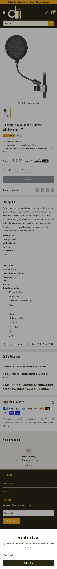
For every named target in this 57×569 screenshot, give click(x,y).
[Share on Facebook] (37, 190)
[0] (52, 12)
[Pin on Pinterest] (42, 190)
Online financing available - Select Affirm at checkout (28, 2)
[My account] (46, 12)
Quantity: (7, 169)
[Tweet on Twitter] (47, 190)
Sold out (29, 179)
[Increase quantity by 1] (29, 169)
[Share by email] (52, 190)
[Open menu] (4, 12)
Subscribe (28, 563)
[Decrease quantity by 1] (15, 169)
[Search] (51, 23)
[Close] (53, 533)
